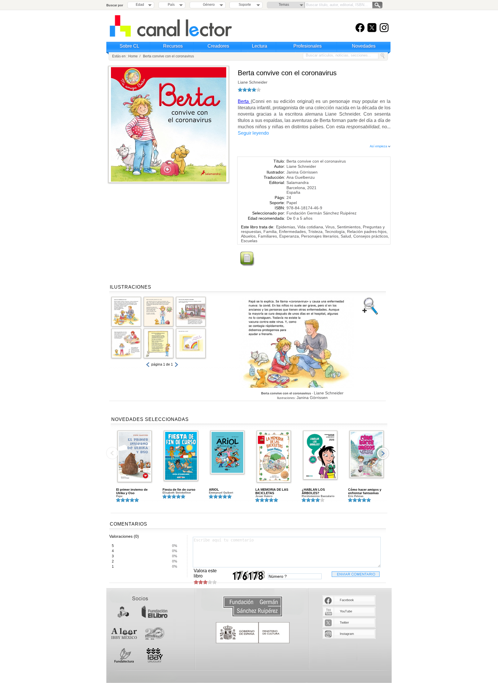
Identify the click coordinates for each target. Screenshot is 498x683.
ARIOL (214, 489)
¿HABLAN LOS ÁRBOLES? (313, 491)
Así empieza (379, 146)
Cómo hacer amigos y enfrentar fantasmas (364, 491)
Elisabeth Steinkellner (177, 492)
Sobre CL (129, 46)
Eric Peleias (355, 496)
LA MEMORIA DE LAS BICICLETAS (271, 491)
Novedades (364, 46)
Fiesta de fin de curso (179, 489)
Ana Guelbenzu (300, 177)
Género (208, 5)
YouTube (346, 611)
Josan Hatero (264, 496)
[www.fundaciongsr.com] (252, 607)
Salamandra (297, 182)
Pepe (119, 496)
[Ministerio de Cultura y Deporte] (253, 632)
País (171, 5)
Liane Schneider (252, 82)
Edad (140, 5)
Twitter (344, 622)
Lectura (259, 46)
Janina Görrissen (302, 172)
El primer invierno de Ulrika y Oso (132, 491)
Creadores (218, 46)
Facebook (347, 600)
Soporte (245, 5)
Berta (244, 101)
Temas (284, 5)
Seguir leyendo (253, 133)
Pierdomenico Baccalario (318, 496)
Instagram (347, 633)
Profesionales (307, 46)
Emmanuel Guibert (221, 492)
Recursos (173, 46)
